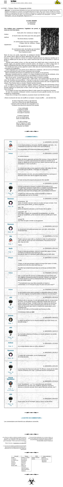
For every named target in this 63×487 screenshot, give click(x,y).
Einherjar (32, 23)
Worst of (24, 465)
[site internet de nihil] (10, 191)
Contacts (13, 459)
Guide (13, 457)
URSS (33, 459)
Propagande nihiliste (25, 8)
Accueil (16, 456)
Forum (13, 461)
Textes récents (35, 457)
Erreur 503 (14, 465)
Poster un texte (25, 457)
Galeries (13, 463)
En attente (24, 459)
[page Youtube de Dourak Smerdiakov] (10, 386)
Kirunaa (10, 315)
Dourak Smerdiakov (10, 378)
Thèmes (10, 8)
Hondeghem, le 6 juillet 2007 (19, 443)
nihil (10, 183)
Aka (10, 141)
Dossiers (24, 461)
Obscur (16, 8)
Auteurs (24, 470)
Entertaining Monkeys (45, 459)
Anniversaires (25, 468)
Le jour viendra (31, 21)
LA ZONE (4, 8)
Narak (10, 248)
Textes (26, 456)
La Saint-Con (14, 460)
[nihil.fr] (44, 457)
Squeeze (44, 461)
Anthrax (10, 342)
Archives (24, 466)
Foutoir (13, 464)
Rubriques (24, 460)
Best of (23, 464)
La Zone (13, 1)
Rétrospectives (25, 469)
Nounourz (11, 198)
